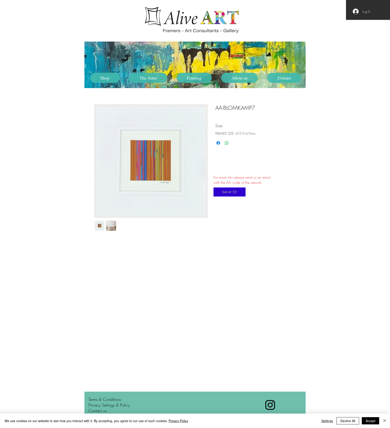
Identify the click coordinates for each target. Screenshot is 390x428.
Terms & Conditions (104, 399)
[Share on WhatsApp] (227, 143)
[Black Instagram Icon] (270, 405)
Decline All (347, 421)
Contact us (97, 410)
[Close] (384, 420)
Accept (370, 421)
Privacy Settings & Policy (109, 405)
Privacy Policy (178, 421)
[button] (148, 78)
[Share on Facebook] (218, 143)
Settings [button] (327, 421)
